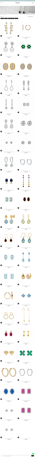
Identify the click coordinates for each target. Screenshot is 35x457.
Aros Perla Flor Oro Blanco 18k (9, 56)
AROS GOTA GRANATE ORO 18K (9, 247)
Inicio (1, 14)
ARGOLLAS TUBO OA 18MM (26, 438)
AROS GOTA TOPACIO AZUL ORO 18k (26, 247)
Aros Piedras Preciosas (11, 18)
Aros (3, 14)
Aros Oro (6, 18)
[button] (1, 36)
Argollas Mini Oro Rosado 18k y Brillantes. (26, 37)
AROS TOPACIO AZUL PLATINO (26, 266)
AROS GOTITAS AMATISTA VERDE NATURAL (26, 228)
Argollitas (16, 18)
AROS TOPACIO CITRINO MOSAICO (9, 228)
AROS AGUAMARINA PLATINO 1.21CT (9, 266)
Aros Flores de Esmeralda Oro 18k (26, 362)
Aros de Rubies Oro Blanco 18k (26, 419)
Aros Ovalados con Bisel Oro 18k (8, 75)
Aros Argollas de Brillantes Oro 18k (9, 381)
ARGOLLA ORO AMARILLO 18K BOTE (26, 285)
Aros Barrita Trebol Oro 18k (9, 113)
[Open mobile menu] (34, 3)
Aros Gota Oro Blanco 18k (9, 94)
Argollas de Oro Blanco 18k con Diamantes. (26, 381)
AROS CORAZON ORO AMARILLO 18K (9, 362)
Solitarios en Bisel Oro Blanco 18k (9, 419)
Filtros (2, 16)
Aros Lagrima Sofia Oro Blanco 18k (26, 94)
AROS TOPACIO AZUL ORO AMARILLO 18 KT (9, 209)
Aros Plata (2, 18)
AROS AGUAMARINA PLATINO (9, 285)
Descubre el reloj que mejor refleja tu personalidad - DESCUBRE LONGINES (17, 0)
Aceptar (32, 455)
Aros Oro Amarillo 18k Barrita (9, 37)
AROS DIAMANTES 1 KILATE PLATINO (26, 113)
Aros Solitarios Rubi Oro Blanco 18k (26, 400)
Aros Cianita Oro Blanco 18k (9, 400)
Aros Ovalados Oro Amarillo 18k (26, 75)
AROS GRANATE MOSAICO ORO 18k (26, 209)
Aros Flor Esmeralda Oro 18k (26, 56)
